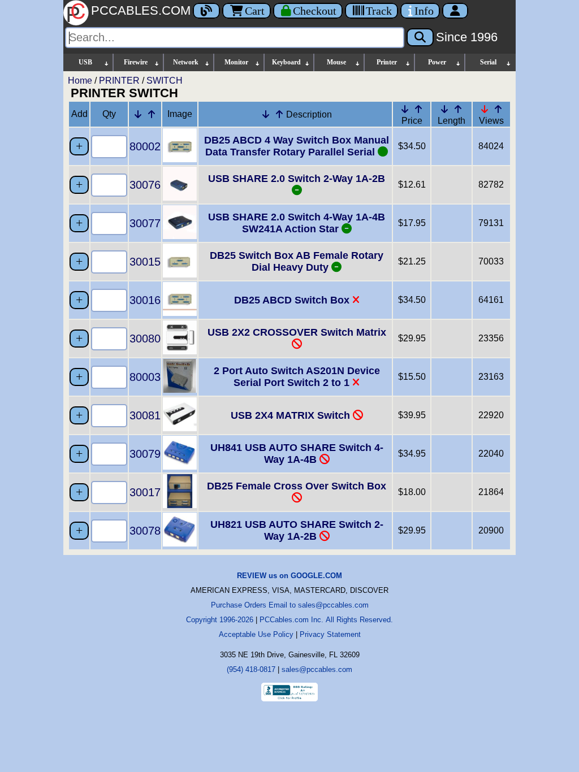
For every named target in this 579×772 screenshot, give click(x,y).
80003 (145, 377)
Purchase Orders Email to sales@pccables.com (290, 605)
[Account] (455, 11)
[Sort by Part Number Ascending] (151, 114)
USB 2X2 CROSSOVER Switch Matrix (297, 332)
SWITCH (164, 80)
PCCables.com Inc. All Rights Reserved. (326, 619)
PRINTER (119, 80)
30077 (145, 223)
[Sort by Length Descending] (444, 109)
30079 (145, 454)
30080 (145, 338)
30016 (145, 300)
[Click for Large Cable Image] (180, 159)
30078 (145, 530)
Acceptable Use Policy (256, 634)
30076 (145, 185)
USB (85, 62)
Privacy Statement (330, 634)
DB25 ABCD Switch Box (293, 300)
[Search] (420, 37)
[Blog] (206, 11)
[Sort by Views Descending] (484, 109)
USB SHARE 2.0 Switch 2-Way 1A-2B (296, 178)
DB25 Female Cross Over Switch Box (296, 486)
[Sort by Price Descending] (405, 109)
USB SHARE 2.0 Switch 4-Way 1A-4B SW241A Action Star (296, 223)
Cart (255, 11)
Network (185, 62)
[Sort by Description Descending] (266, 114)
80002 (145, 146)
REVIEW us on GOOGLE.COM (289, 575)
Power (437, 62)
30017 (145, 492)
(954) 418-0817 (251, 669)
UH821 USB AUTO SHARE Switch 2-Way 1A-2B (296, 530)
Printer (387, 62)
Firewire (136, 62)
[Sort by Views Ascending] (498, 109)
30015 (145, 261)
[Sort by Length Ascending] (458, 109)
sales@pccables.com (317, 669)
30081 (145, 415)
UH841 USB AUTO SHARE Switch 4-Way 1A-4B (296, 453)
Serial (488, 62)
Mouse (336, 62)
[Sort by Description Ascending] (279, 114)
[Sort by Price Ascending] (418, 109)
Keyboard (286, 62)
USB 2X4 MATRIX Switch (292, 415)
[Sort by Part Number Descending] (138, 114)
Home (80, 80)
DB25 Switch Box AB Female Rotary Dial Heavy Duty (296, 261)
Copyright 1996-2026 (219, 619)
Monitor (236, 62)
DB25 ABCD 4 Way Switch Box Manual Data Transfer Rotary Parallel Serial (296, 146)
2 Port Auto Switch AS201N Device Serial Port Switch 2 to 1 (297, 376)
